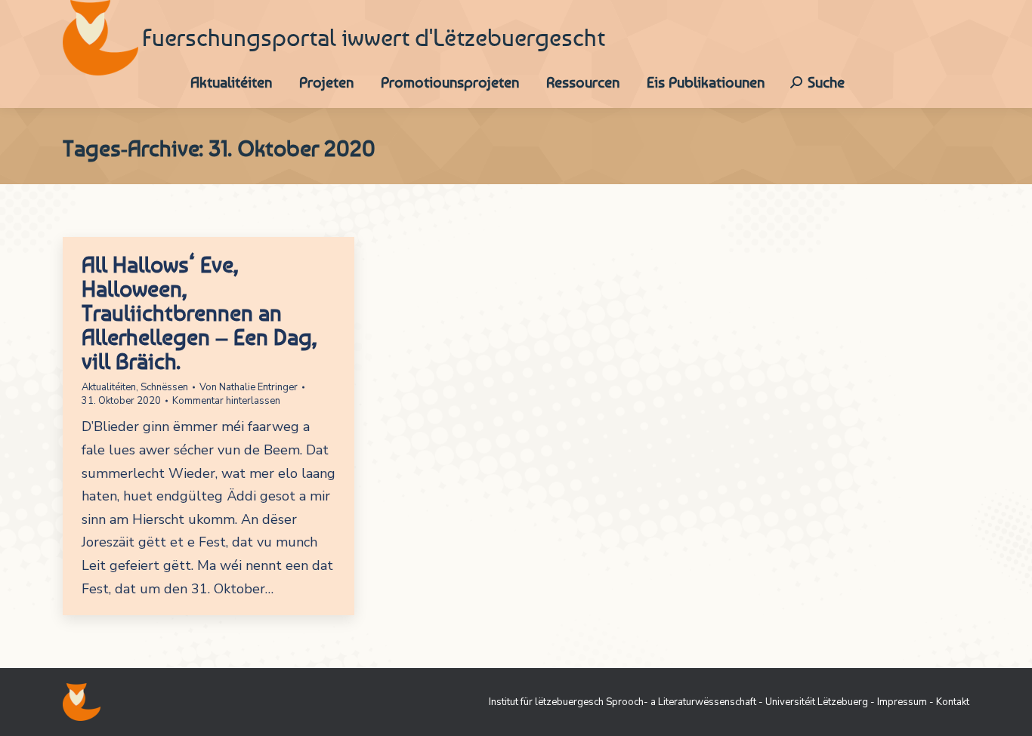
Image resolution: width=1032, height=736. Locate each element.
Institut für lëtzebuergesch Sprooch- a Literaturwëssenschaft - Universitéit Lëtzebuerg (678, 702)
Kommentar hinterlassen (226, 401)
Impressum (902, 702)
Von (248, 387)
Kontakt (952, 702)
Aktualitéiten (109, 387)
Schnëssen (164, 387)
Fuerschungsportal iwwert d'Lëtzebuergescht (373, 37)
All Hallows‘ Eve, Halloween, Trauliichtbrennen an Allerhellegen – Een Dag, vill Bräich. (199, 312)
